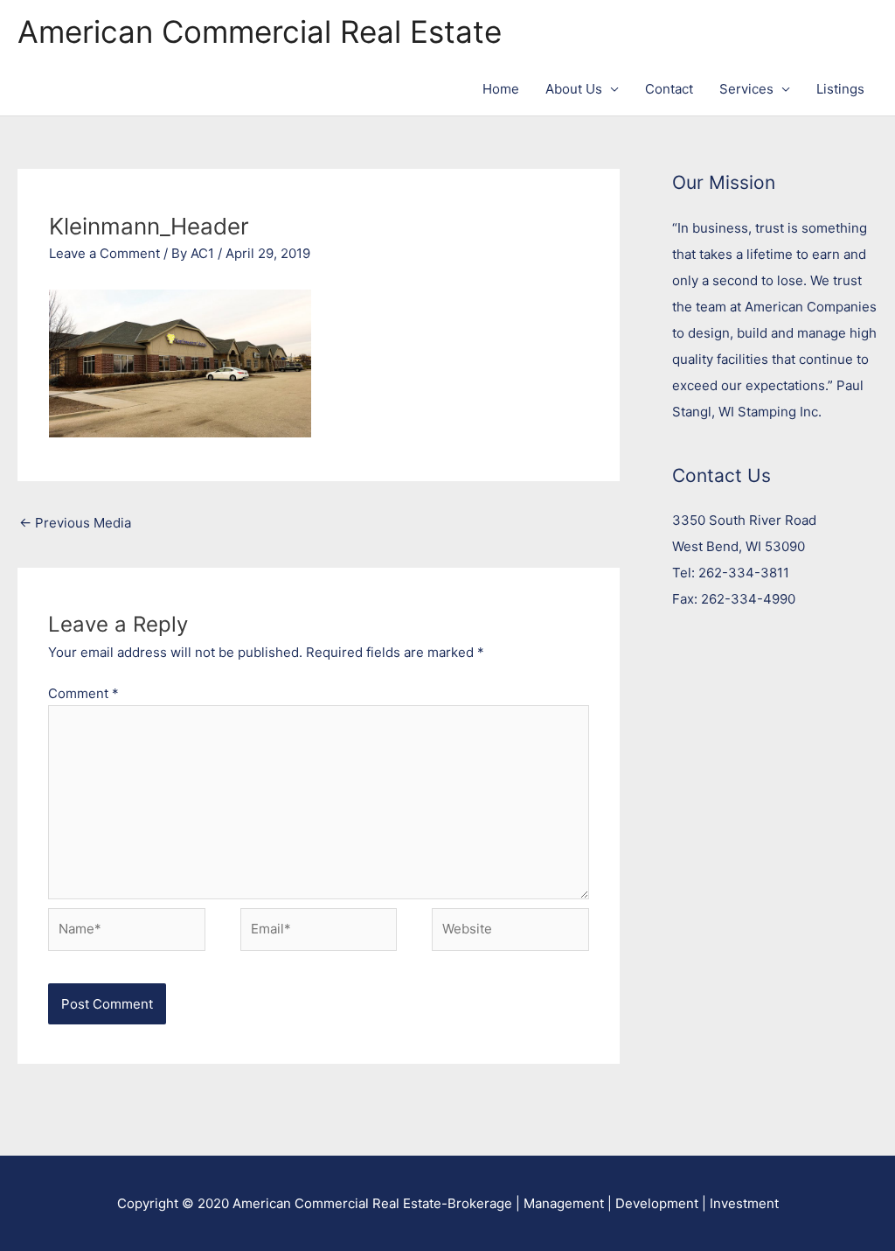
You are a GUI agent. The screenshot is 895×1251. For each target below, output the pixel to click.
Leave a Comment (104, 253)
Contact (669, 88)
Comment (83, 693)
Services (746, 88)
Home (500, 88)
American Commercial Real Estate (259, 31)
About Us (573, 88)
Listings (840, 88)
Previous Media (75, 522)
